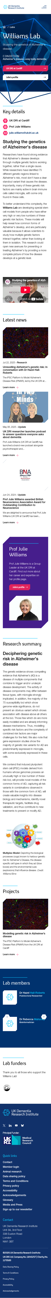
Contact (7, 1162)
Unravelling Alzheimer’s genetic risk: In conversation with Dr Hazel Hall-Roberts (25, 358)
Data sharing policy (14, 1176)
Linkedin (10, 1125)
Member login (11, 1167)
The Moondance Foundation (7, 1087)
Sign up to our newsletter (17, 1209)
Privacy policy (11, 1186)
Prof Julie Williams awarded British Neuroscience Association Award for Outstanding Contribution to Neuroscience (25, 492)
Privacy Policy (8, 1279)
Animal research (12, 1172)
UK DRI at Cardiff (14, 68)
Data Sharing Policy (11, 1267)
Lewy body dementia (35, 59)
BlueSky (22, 1125)
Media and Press (12, 1205)
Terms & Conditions (10, 1273)
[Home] (5, 27)
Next (44, 1016)
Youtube (16, 1125)
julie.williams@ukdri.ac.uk (24, 133)
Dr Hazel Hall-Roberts (25, 1001)
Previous (7, 1016)
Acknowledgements (14, 1195)
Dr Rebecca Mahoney (25, 1028)
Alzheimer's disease (13, 59)
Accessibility (10, 1190)
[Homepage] (20, 1118)
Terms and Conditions (15, 1181)
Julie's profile (12, 77)
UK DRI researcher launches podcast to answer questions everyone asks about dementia (25, 424)
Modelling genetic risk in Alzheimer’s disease (25, 927)
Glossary (8, 1200)
